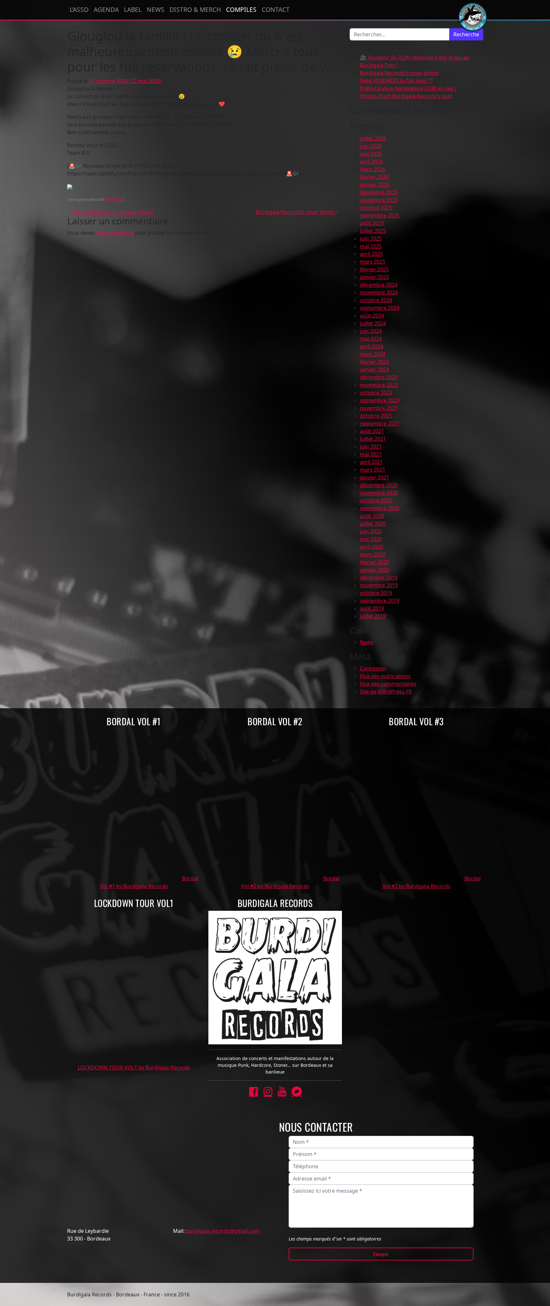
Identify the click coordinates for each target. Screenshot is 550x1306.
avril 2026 (371, 161)
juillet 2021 (373, 438)
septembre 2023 (379, 400)
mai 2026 (371, 153)
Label (133, 9)
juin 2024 (371, 331)
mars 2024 (372, 354)
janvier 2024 (374, 369)
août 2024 (372, 315)
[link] (253, 1091)
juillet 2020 (373, 523)
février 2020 (374, 562)
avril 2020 (371, 546)
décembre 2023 (378, 377)
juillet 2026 (373, 138)
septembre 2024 (379, 307)
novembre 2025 (379, 200)
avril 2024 (371, 346)
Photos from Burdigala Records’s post (406, 96)
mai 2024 (371, 338)
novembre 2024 (379, 292)
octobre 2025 (376, 207)
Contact (276, 9)
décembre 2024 (378, 284)
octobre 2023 (376, 392)
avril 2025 (371, 253)
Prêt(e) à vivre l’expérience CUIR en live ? (408, 88)
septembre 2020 (379, 508)
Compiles (241, 9)
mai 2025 (371, 246)
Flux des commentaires (388, 683)
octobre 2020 (376, 500)
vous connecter (115, 232)
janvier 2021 (374, 477)
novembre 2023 (379, 384)
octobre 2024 (376, 300)
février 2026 (374, 176)
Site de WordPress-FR (386, 691)
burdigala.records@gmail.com (222, 1230)
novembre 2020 (379, 492)
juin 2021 (371, 446)
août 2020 (372, 515)
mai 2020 (371, 539)
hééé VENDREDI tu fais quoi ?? (396, 80)
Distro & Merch (195, 9)
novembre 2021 (379, 408)
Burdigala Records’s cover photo (113, 211)
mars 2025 (372, 261)
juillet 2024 (373, 323)
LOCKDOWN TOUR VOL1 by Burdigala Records (134, 1067)
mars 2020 (372, 554)
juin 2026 (371, 146)
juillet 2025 (373, 230)
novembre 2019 (379, 585)
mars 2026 (372, 169)
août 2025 (372, 223)
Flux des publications (385, 676)
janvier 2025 (374, 277)
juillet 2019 (373, 616)
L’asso (79, 9)
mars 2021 (372, 469)
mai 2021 (371, 454)
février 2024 (374, 361)
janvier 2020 (374, 569)
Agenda (106, 9)
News (155, 9)
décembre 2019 (378, 577)
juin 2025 (371, 238)
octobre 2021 (376, 415)
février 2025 (374, 269)
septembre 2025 (379, 215)
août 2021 (372, 431)
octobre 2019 (376, 592)
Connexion (373, 668)
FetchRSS (114, 199)
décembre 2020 (378, 485)
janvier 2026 (374, 184)
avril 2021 (371, 462)
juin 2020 (371, 531)
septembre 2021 (379, 423)
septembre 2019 (379, 600)
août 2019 (372, 608)
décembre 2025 (378, 192)
